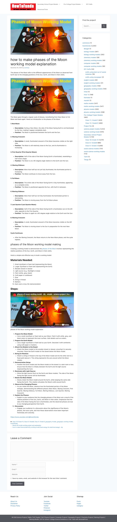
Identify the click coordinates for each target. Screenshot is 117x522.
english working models (92, 83)
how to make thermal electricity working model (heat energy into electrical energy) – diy (38, 427)
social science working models (94, 151)
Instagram (47, 510)
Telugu (86, 159)
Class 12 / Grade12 (91, 123)
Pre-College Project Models (72, 4)
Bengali (86, 49)
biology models (89, 52)
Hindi (86, 92)
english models (89, 80)
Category (80, 506)
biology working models (92, 54)
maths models (89, 103)
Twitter (46, 506)
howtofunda (14, 423)
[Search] (104, 26)
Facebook (47, 503)
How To (86, 95)
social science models (91, 148)
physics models (89, 109)
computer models (90, 63)
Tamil (86, 157)
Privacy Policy (15, 506)
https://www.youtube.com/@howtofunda (25, 417)
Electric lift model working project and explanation (27, 425)
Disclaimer (14, 503)
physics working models (92, 112)
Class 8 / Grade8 (29, 421)
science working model (92, 132)
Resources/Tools (43, 9)
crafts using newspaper (93, 77)
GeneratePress (83, 519)
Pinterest (47, 508)
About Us (14, 501)
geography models (50, 421)
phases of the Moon (49, 249)
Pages (79, 503)
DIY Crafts (89, 4)
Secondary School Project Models (48, 4)
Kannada (87, 97)
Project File (88, 126)
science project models (92, 129)
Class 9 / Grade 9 (40, 421)
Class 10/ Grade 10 (18, 421)
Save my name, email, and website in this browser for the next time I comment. (39, 478)
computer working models (93, 66)
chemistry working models (93, 60)
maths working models (92, 106)
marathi (86, 100)
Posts (79, 501)
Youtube (46, 501)
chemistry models (90, 57)
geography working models (65, 421)
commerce (86, 43)
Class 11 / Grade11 (91, 120)
